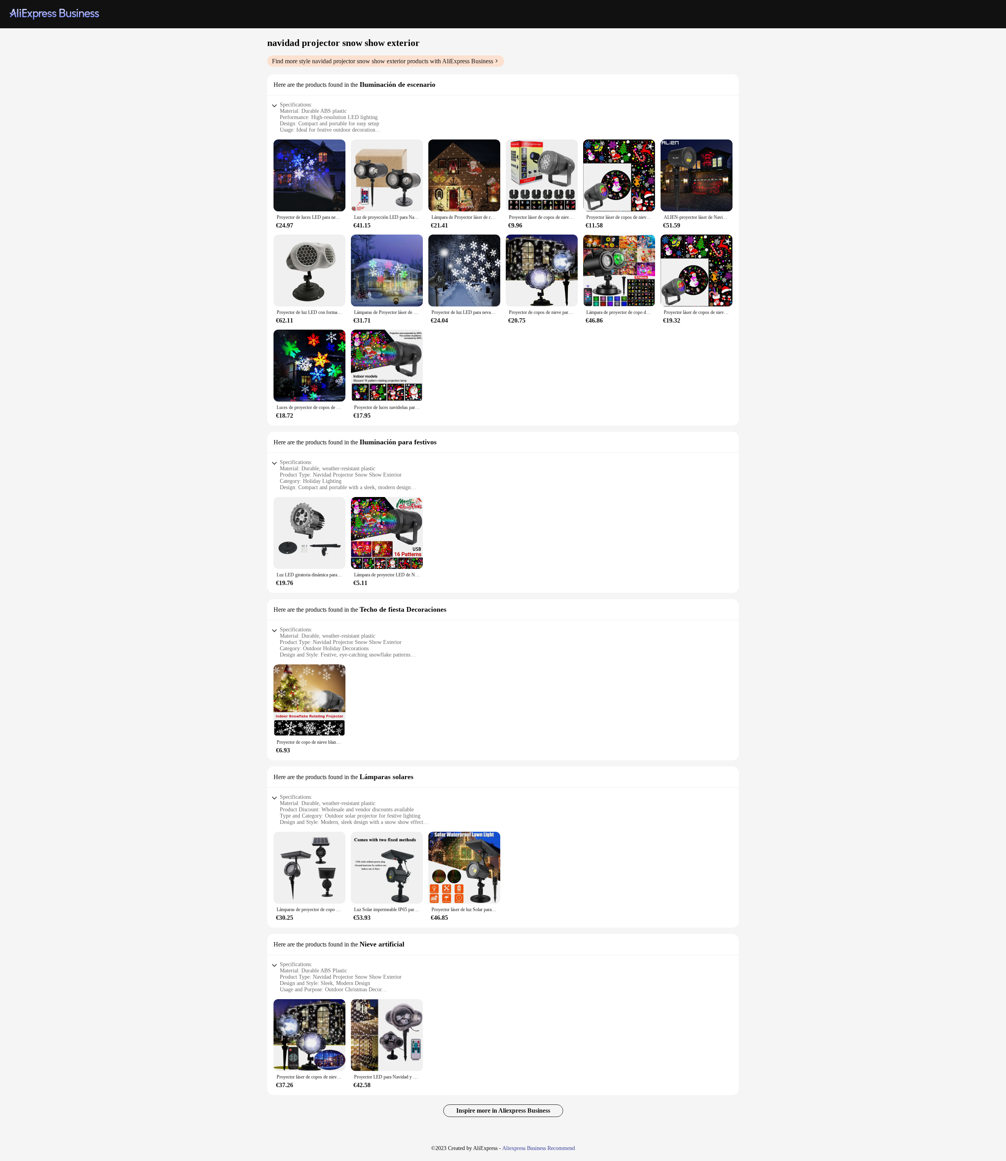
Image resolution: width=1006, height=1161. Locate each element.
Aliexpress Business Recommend (538, 1148)
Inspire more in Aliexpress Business (503, 1110)
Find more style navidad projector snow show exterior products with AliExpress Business (382, 61)
